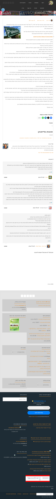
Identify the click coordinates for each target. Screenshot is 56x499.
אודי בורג (48, 351)
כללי (48, 13)
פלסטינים (27, 138)
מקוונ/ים (20, 305)
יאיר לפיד (39, 138)
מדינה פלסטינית (33, 138)
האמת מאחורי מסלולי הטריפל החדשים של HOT (39, 339)
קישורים (19, 494)
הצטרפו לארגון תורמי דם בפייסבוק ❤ (41, 438)
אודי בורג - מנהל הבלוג (41, 246)
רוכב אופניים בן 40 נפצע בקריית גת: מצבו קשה (40, 464)
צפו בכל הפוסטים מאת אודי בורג (45, 152)
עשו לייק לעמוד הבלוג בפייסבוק (42, 424)
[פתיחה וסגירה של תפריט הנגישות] (3, 9)
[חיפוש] (18, 8)
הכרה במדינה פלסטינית (46, 138)
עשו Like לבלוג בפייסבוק (43, 302)
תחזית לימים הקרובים (45, 322)
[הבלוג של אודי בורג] (51, 3)
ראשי (49, 325)
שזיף (46, 177)
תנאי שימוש (25, 494)
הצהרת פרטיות (33, 494)
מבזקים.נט (35, 452)
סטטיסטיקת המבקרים (11, 494)
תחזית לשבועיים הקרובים (44, 319)
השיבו (5, 177)
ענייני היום (39, 20)
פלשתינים (22, 138)
